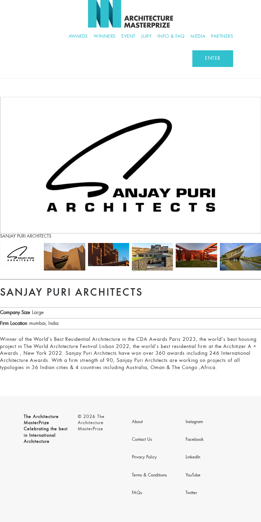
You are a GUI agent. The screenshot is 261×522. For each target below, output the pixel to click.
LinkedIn (193, 457)
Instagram (194, 422)
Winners (104, 36)
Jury (146, 36)
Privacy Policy (144, 457)
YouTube (193, 475)
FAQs (137, 493)
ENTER (213, 58)
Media (198, 36)
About (137, 422)
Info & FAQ (171, 36)
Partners (222, 36)
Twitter (191, 493)
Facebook (195, 439)
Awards (78, 36)
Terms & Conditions (149, 475)
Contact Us (142, 439)
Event (128, 36)
